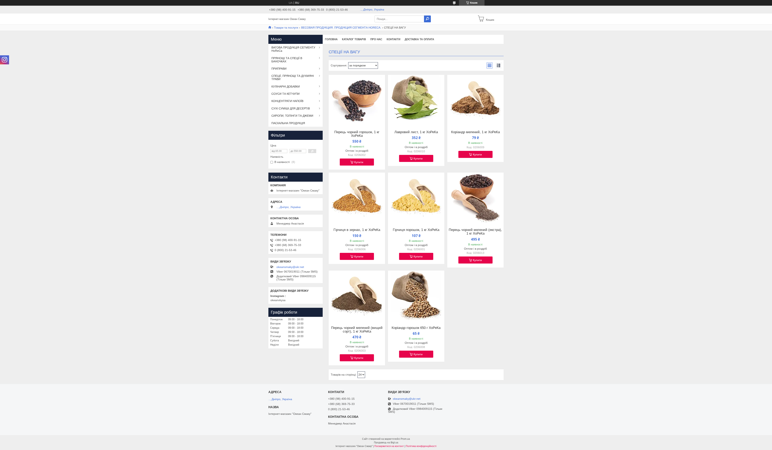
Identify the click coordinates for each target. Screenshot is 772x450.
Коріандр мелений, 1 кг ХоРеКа (475, 132)
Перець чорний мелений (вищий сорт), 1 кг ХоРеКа (357, 329)
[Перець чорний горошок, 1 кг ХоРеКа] (357, 100)
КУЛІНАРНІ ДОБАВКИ (285, 86)
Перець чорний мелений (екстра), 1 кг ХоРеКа (475, 231)
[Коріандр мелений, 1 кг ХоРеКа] (475, 100)
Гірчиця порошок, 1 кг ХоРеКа (416, 230)
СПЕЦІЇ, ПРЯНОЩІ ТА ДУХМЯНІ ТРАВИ (292, 77)
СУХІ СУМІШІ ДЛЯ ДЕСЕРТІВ (290, 108)
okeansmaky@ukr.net (290, 267)
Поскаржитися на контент (389, 446)
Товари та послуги (286, 27)
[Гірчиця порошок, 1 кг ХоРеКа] (416, 198)
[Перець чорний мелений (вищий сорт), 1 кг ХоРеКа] (357, 296)
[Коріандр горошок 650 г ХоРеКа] (416, 296)
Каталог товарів (354, 39)
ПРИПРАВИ (278, 68)
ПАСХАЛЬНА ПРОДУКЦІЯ (288, 123)
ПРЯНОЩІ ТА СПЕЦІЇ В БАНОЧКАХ (286, 60)
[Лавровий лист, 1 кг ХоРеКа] (416, 100)
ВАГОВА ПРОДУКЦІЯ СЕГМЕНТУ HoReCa (293, 49)
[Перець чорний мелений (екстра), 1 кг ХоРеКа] (475, 198)
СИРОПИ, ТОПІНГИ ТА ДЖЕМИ (292, 115)
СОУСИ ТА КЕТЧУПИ (285, 93)
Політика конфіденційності (421, 446)
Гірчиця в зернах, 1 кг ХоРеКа (357, 230)
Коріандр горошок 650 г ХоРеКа (416, 328)
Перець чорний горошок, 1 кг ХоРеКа (356, 134)
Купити (358, 162)
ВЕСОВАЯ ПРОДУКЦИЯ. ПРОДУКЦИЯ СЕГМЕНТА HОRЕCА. (341, 27)
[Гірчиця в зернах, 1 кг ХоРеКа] (357, 198)
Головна (331, 39)
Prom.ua (405, 439)
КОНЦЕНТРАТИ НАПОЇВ (287, 101)
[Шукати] (427, 18)
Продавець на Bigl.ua (386, 442)
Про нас (376, 39)
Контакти (393, 39)
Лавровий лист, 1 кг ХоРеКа (416, 132)
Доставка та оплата (419, 39)
